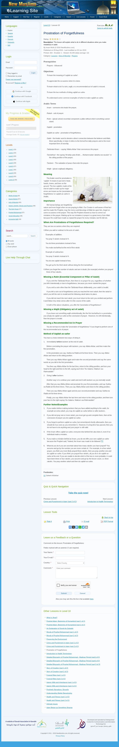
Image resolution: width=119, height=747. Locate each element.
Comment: (48, 568)
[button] (7, 150)
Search (68, 17)
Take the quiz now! (78, 493)
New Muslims (23, 8)
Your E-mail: (49, 557)
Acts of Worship (64, 56)
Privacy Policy (60, 736)
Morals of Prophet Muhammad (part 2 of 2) (62, 635)
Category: (47, 56)
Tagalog (10, 33)
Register (37, 17)
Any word (10, 244)
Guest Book (103, 17)
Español (10, 36)
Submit (64, 593)
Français (10, 39)
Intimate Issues (52, 704)
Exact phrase (12, 246)
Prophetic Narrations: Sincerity (57, 689)
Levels (46, 17)
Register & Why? (20, 83)
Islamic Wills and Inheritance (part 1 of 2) (61, 682)
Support (16, 17)
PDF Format (108, 521)
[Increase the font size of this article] (106, 25)
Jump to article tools (104, 28)
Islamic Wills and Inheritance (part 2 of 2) (61, 686)
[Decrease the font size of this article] (112, 25)
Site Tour (26, 17)
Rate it (49, 521)
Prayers (75, 56)
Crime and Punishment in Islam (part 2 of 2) (60, 502)
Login (33, 73)
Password (9, 68)
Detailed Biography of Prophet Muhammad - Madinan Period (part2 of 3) (73, 661)
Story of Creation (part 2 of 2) (57, 671)
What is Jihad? (51, 617)
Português (11, 42)
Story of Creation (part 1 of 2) (57, 668)
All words (10, 241)
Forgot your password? (13, 79)
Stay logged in (12, 73)
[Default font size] (109, 25)
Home (7, 17)
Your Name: (49, 552)
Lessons (54, 56)
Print (68, 521)
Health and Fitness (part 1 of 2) (57, 697)
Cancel (82, 593)
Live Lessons (81, 17)
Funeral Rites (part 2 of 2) (56, 679)
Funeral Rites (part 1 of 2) (56, 675)
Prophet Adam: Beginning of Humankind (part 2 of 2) (65, 625)
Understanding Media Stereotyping (59, 693)
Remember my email (14, 76)
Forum (92, 17)
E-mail (86, 521)
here (91, 599)
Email (8, 62)
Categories (57, 17)
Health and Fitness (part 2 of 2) (57, 700)
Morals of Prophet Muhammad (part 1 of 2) (62, 632)
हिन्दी (9, 45)
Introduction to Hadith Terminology (100, 502)
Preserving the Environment (56, 639)
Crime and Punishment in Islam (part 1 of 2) (62, 643)
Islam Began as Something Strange (59, 707)
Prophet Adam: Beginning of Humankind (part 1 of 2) (65, 621)
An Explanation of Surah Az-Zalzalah (59, 628)
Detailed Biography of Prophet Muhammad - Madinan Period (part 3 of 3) (73, 664)
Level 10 (47, 25)
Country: (47, 563)
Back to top (108, 517)
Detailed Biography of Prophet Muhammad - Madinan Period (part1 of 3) (73, 657)
